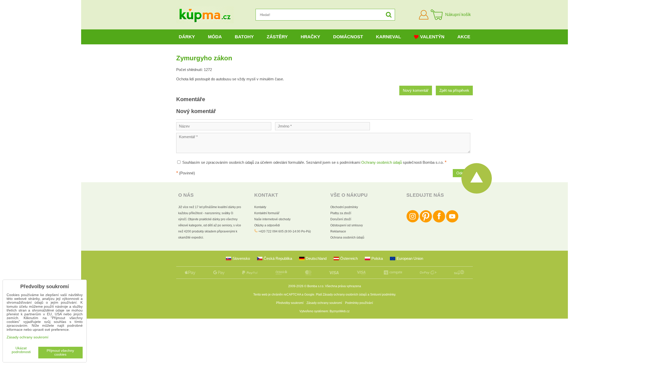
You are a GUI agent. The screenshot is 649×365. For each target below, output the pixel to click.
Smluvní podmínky (382, 294)
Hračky (310, 36)
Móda (215, 36)
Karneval (388, 36)
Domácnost (348, 36)
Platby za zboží (340, 213)
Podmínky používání (359, 303)
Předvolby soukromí (289, 303)
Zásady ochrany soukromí (324, 303)
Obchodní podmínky (344, 207)
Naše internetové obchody (272, 219)
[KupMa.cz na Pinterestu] (426, 221)
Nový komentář (415, 90)
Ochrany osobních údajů (381, 162)
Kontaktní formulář (266, 213)
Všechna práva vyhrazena (343, 286)
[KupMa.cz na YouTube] (452, 221)
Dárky (187, 36)
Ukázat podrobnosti (21, 350)
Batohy (244, 36)
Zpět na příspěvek (454, 90)
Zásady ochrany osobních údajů (345, 294)
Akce (463, 36)
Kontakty (260, 207)
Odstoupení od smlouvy (346, 225)
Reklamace (338, 231)
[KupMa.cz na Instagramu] (412, 221)
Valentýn (432, 36)
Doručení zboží (340, 219)
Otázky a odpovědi (267, 225)
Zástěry (277, 36)
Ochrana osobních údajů (347, 237)
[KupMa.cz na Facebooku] (439, 221)
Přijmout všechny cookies (60, 352)
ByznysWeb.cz (340, 311)
